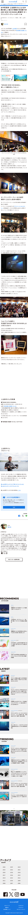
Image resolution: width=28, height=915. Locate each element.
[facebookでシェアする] (19, 516)
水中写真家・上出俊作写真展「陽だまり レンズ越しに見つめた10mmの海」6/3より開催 (19, 644)
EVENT (17, 640)
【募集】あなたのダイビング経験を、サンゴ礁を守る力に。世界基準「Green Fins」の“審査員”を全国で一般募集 (19, 761)
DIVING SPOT (13, 722)
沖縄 (20, 17)
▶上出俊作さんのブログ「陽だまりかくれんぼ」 (12, 484)
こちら (19, 490)
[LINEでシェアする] (26, 516)
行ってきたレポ (11, 17)
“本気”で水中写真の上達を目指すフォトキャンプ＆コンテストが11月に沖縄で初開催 (19, 656)
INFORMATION (4, 17)
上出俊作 (14, 28)
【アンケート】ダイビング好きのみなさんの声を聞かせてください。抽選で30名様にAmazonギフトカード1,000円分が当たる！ (19, 692)
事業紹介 (7, 907)
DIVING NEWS (13, 628)
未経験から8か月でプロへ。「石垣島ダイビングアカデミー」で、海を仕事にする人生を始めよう (19, 703)
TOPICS (12, 605)
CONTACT (21, 907)
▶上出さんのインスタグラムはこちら (10, 486)
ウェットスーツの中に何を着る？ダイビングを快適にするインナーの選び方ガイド (19, 797)
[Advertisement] (14, 381)
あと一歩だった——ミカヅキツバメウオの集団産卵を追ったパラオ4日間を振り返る (19, 726)
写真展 (16, 17)
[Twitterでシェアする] (23, 516)
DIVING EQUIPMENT (14, 710)
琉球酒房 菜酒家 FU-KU (10, 406)
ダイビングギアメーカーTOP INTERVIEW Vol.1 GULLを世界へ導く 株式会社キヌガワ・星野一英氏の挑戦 (19, 715)
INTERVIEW (13, 675)
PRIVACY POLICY (21, 909)
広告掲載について (7, 909)
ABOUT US (7, 905)
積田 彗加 (6, 24)
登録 (14, 507)
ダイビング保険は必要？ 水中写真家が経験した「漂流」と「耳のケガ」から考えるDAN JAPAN (19, 680)
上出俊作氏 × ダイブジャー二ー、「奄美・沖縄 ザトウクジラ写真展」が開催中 (19, 621)
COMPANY (21, 905)
